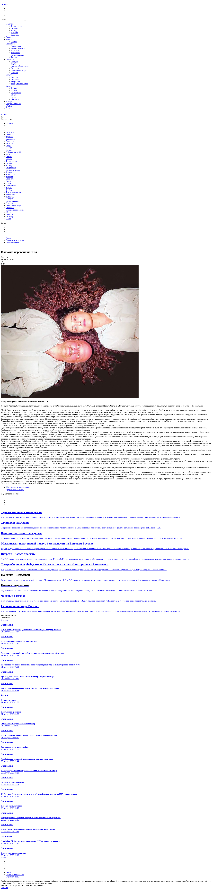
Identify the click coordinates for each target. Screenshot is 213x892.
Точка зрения (16, 26)
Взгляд (14, 30)
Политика (10, 24)
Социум (14, 61)
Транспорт (15, 53)
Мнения (14, 33)
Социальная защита (19, 70)
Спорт (8, 86)
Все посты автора (8, 615)
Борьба (14, 90)
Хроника (9, 39)
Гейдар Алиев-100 (13, 104)
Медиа (13, 64)
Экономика (10, 44)
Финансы (15, 50)
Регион (14, 42)
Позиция (14, 28)
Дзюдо (13, 95)
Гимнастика (16, 93)
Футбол (14, 88)
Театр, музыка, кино (19, 84)
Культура (9, 75)
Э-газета (4, 4)
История (14, 77)
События (9, 37)
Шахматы (15, 99)
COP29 (9, 157)
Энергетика (16, 46)
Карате (14, 97)
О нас (8, 108)
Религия (14, 73)
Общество (10, 59)
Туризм (14, 57)
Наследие (15, 79)
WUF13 (9, 106)
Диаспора (15, 35)
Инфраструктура (18, 48)
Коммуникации (17, 55)
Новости (4, 620)
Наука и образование (19, 66)
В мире (9, 101)
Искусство (15, 81)
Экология (15, 68)
